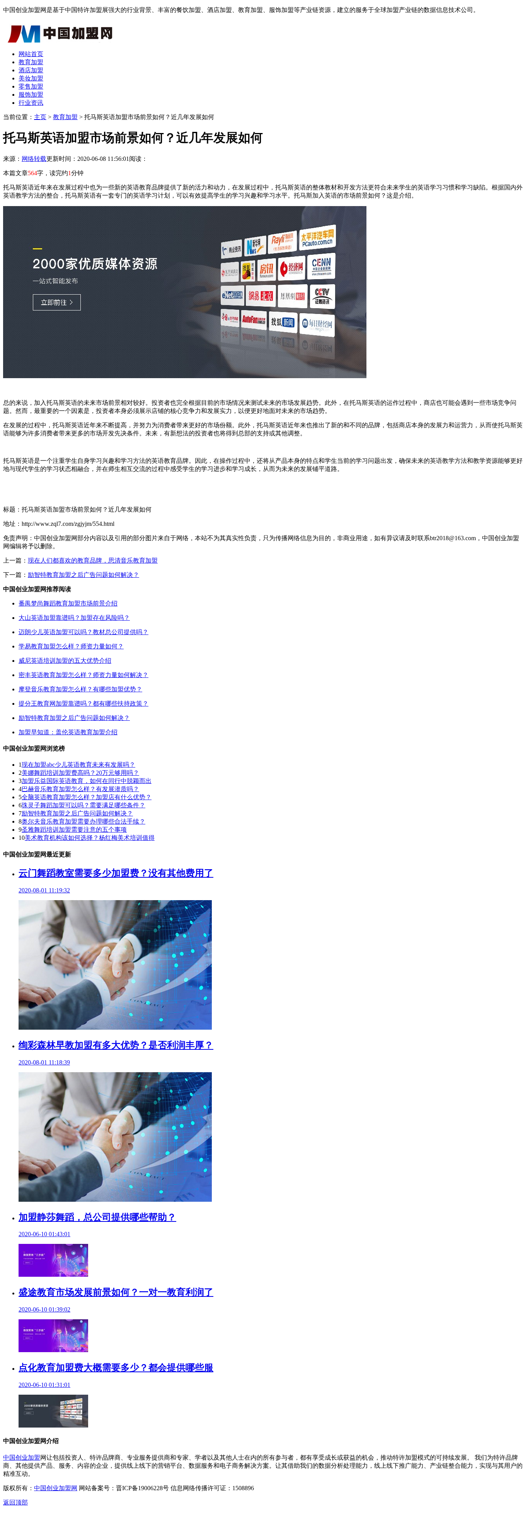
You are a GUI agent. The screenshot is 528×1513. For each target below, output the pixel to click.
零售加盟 (31, 86)
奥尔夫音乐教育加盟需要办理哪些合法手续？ (83, 821)
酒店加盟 (31, 70)
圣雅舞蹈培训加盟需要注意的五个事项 (74, 829)
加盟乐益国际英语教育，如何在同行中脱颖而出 (87, 781)
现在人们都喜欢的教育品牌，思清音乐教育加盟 (93, 560)
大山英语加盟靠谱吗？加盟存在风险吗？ (74, 617)
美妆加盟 (31, 78)
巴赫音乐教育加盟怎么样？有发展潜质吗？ (80, 789)
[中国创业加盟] (61, 40)
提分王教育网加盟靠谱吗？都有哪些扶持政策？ (83, 703)
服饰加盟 (31, 94)
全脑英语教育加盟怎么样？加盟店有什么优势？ (87, 797)
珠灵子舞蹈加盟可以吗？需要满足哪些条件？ (83, 805)
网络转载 (34, 158)
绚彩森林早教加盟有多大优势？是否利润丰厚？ (116, 1045)
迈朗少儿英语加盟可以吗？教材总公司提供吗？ (83, 632)
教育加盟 (31, 62)
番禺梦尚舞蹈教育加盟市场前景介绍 (68, 603)
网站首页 (31, 54)
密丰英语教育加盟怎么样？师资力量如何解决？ (83, 675)
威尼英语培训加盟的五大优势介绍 (65, 660)
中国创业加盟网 (55, 1488)
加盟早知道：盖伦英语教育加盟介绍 (68, 732)
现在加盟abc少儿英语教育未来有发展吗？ (78, 764)
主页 (40, 117)
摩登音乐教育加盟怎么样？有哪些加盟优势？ (80, 689)
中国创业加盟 (21, 1457)
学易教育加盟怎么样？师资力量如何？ (71, 646)
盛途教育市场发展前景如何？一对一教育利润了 (116, 1292)
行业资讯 (31, 102)
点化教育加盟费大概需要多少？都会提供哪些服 (116, 1368)
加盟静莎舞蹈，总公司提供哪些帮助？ (97, 1217)
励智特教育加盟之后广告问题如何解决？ (83, 574)
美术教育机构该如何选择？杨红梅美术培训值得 (90, 837)
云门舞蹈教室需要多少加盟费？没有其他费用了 (116, 873)
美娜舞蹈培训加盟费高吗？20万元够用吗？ (80, 772)
